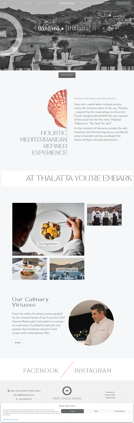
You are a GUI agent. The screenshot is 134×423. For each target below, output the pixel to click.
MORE (18, 343)
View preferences (120, 411)
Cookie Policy (6, 419)
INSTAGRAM (93, 371)
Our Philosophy (67, 270)
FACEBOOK (41, 371)
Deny (96, 411)
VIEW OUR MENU (67, 75)
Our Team (104, 216)
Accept (72, 411)
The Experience (48, 244)
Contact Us (110, 392)
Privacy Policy (14, 419)
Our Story (29, 270)
